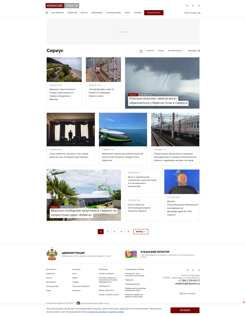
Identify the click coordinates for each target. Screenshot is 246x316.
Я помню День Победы (134, 269)
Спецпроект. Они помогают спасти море (134, 275)
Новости (150, 51)
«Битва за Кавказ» (107, 274)
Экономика (97, 13)
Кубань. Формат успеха (109, 295)
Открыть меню (47, 13)
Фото (74, 274)
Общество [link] (133, 95)
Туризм (137, 13)
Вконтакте (187, 6)
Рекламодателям (132, 284)
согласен (185, 310)
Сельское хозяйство (80, 286)
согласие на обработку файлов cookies (105, 312)
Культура (76, 269)
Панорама (103, 269)
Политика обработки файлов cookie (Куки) (134, 296)
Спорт (127, 13)
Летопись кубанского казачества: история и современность (108, 280)
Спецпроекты (153, 13)
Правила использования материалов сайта (135, 289)
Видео (75, 278)
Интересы (76, 290)
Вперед (139, 232)
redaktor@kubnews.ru (187, 283)
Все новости (58, 13)
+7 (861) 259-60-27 (189, 280)
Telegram (199, 6)
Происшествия (113, 13)
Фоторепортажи (175, 51)
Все (141, 51)
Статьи (161, 51)
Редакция (129, 280)
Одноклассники (193, 6)
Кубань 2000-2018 (106, 290)
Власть (84, 13)
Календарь (192, 51)
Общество (72, 13)
